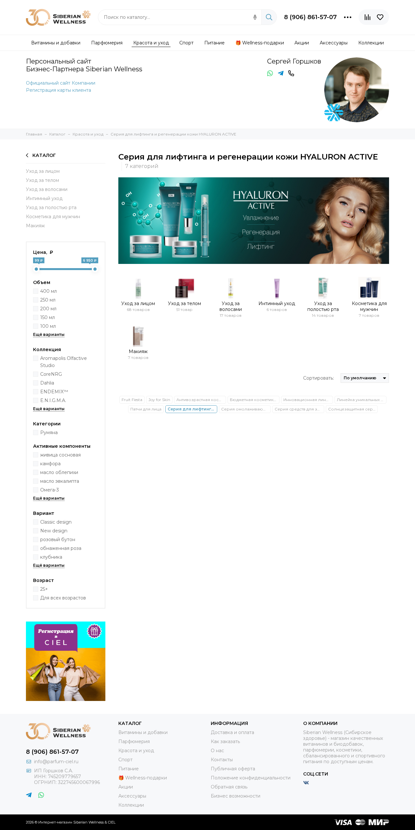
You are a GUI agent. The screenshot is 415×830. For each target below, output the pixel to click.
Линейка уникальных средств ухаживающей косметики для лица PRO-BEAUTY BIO (361, 399)
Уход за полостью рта (51, 207)
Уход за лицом (43, 171)
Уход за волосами (46, 189)
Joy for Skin (159, 399)
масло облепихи (59, 472)
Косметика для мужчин (53, 216)
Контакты (222, 760)
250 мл (47, 300)
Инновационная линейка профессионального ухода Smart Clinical (308, 399)
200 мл (48, 309)
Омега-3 (49, 490)
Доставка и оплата (232, 732)
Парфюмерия (134, 741)
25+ (44, 589)
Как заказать (225, 741)
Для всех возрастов (63, 598)
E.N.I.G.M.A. (53, 400)
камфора (50, 464)
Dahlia (47, 383)
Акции (125, 787)
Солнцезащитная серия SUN (353, 409)
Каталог (44, 155)
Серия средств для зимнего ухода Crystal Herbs (299, 409)
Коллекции (131, 805)
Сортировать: (318, 378)
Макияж (35, 226)
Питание (128, 769)
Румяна (49, 432)
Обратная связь (229, 787)
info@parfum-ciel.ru (56, 762)
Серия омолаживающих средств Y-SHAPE (246, 409)
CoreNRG (51, 374)
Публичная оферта (233, 769)
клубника (51, 557)
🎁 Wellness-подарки (142, 778)
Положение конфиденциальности (250, 778)
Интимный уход (44, 198)
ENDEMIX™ (54, 392)
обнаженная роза (60, 548)
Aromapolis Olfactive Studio (63, 361)
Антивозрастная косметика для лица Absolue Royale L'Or (201, 399)
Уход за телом (42, 180)
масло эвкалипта (59, 481)
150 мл (47, 317)
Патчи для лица (145, 409)
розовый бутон (57, 539)
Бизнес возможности (235, 796)
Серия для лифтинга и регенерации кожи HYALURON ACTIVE (192, 409)
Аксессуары (132, 796)
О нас (217, 750)
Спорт (125, 760)
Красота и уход (136, 750)
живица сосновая (60, 455)
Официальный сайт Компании (60, 83)
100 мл (48, 326)
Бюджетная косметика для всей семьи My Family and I (254, 399)
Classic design (56, 522)
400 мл (48, 291)
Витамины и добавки (143, 732)
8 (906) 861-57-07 (310, 17)
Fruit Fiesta (132, 399)
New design (53, 531)
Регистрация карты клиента (58, 90)
